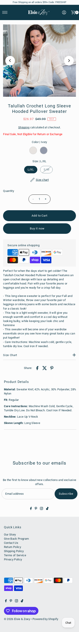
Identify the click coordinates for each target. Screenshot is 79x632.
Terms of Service (15, 555)
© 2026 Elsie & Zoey (17, 619)
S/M (46, 169)
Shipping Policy (14, 551)
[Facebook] (31, 509)
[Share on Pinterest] (51, 368)
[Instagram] (41, 509)
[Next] (69, 60)
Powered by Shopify (45, 619)
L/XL (31, 169)
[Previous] (10, 60)
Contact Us (11, 542)
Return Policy (12, 547)
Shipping (24, 127)
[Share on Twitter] (44, 368)
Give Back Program (16, 538)
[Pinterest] (36, 509)
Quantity (8, 191)
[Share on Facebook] (37, 368)
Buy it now (37, 228)
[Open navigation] (5, 12)
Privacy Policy (13, 559)
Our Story (10, 534)
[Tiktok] (47, 509)
